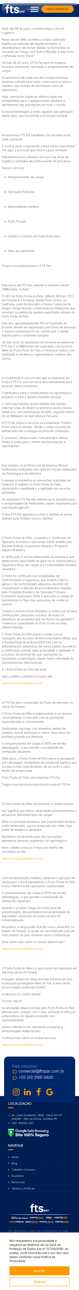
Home (15, 1157)
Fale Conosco (58, 9)
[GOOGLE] (50, 1092)
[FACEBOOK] (38, 1092)
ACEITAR (39, 1270)
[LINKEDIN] (27, 1092)
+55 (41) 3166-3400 (32, 1078)
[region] (39, 1261)
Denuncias (18, 1182)
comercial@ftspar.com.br (38, 1071)
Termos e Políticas (23, 1188)
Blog (14, 1163)
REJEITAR (39, 1281)
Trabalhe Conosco (23, 1169)
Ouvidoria (17, 1175)
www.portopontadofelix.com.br (22, 683)
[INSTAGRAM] (16, 1092)
